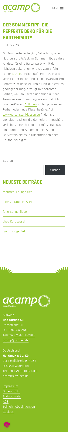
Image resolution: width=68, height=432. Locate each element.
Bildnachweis (12, 396)
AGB (5, 401)
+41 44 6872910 (24, 335)
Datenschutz (11, 391)
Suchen (8, 160)
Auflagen (31, 104)
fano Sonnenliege (15, 211)
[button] (55, 8)
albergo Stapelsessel (17, 202)
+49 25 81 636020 (26, 371)
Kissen (16, 74)
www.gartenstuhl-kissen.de (21, 114)
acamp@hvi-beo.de (16, 340)
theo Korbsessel (14, 221)
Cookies (8, 412)
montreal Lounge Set (17, 192)
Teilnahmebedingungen (19, 406)
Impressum (10, 386)
